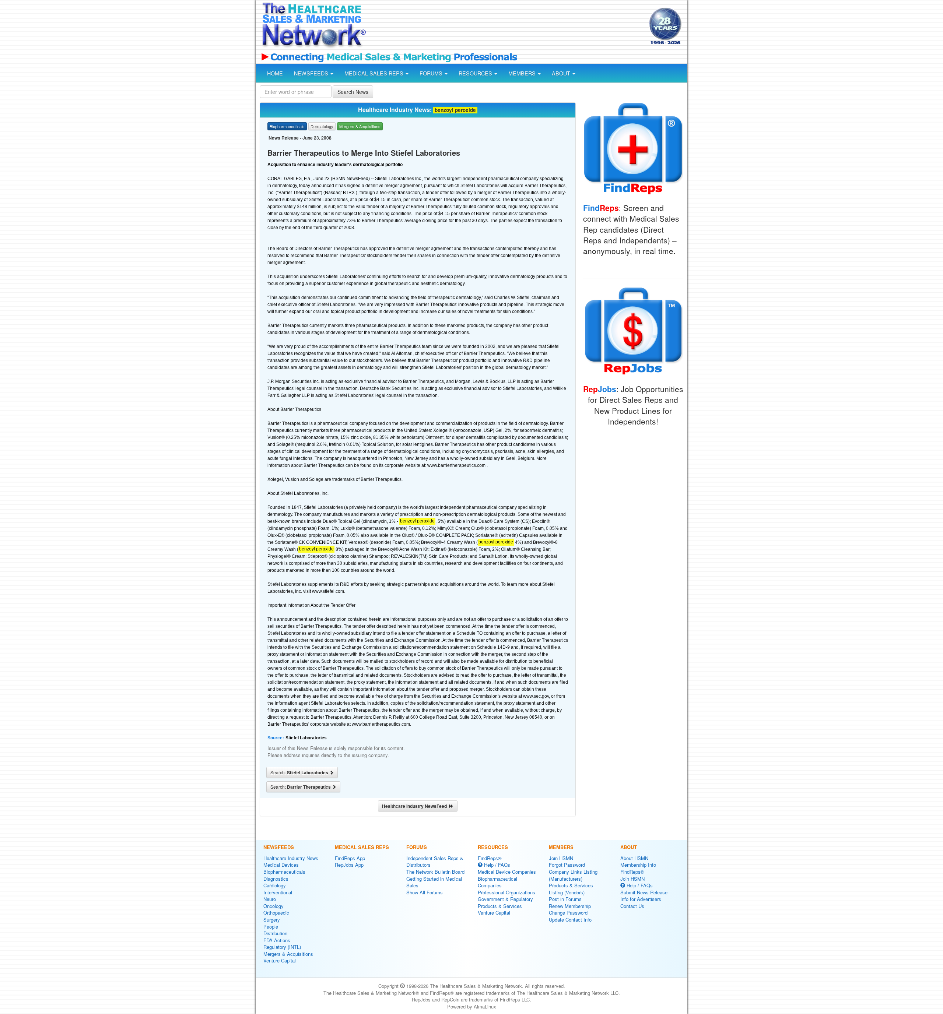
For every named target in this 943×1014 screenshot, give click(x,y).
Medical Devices (281, 864)
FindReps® (490, 858)
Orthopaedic (276, 912)
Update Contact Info (570, 919)
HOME (275, 73)
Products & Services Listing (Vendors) (571, 889)
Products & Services (500, 905)
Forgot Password (567, 864)
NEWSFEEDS (312, 73)
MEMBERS (522, 73)
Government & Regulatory (505, 898)
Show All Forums (424, 892)
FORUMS (432, 73)
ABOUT (562, 73)
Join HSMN (561, 858)
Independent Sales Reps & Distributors (434, 862)
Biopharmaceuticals (284, 871)
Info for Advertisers (640, 898)
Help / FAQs (496, 864)
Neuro (269, 898)
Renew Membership (570, 905)
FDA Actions (276, 940)
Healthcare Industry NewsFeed (415, 806)
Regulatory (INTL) (282, 946)
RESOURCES (476, 73)
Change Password (568, 912)
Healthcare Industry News (290, 858)
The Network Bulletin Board (435, 871)
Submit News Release (643, 892)
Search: (299, 772)
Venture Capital (279, 960)
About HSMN (634, 858)
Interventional (277, 892)
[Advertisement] (507, 26)
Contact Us (632, 905)
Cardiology (274, 885)
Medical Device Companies (507, 871)
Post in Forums (565, 898)
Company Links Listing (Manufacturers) (573, 875)
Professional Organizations (506, 892)
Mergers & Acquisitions (288, 953)
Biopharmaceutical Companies (497, 882)
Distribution (275, 933)
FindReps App (350, 858)
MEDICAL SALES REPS (374, 73)
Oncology (273, 905)
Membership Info (638, 864)
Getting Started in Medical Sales (434, 882)
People (270, 926)
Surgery (271, 919)
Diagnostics (275, 878)
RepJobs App (349, 864)
